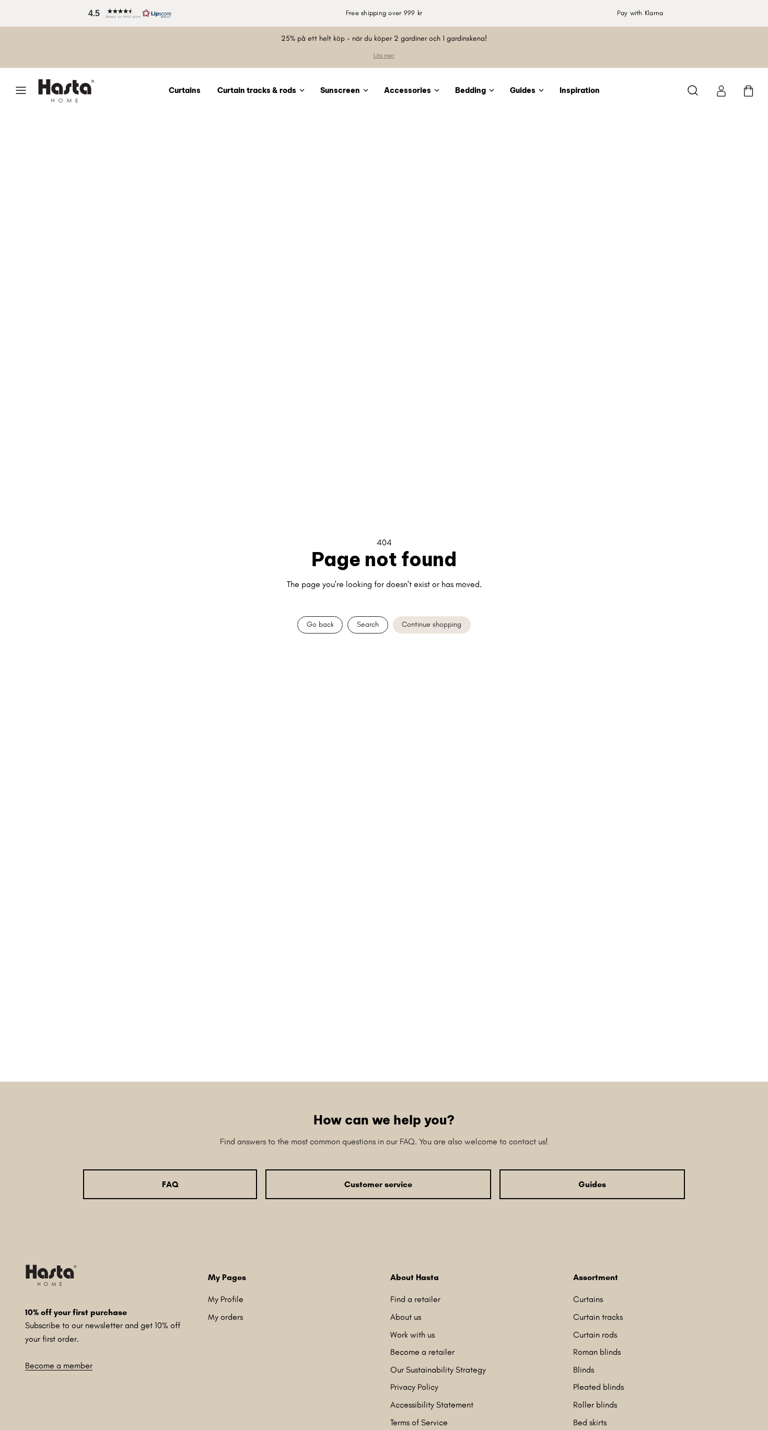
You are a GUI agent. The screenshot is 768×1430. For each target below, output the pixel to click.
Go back (320, 624)
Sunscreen (340, 90)
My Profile (225, 1299)
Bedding (470, 90)
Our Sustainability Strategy (438, 1370)
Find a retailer (415, 1299)
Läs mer (384, 55)
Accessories (407, 90)
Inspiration (580, 90)
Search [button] (368, 624)
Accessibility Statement (431, 1405)
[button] (128, 13)
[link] (720, 90)
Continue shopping (431, 624)
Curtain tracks (598, 1317)
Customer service (378, 1184)
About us (405, 1317)
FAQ (170, 1184)
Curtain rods (595, 1335)
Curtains (185, 90)
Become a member (58, 1365)
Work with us (412, 1335)
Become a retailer (422, 1352)
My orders (225, 1317)
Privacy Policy (414, 1387)
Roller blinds (595, 1405)
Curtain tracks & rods (256, 90)
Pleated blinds (598, 1387)
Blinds (583, 1370)
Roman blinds (597, 1352)
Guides (523, 90)
